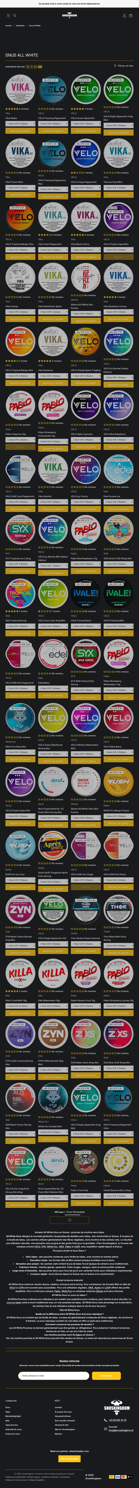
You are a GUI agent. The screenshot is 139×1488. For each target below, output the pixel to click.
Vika (7, 113)
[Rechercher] (15, 16)
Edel (106, 491)
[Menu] (8, 16)
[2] (31, 67)
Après (41, 868)
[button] (131, 16)
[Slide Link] (69, 38)
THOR (74, 933)
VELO (41, 113)
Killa (7, 995)
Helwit (107, 1185)
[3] (35, 67)
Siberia (74, 299)
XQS (7, 615)
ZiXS (106, 553)
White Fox (10, 741)
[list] (28, 67)
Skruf (41, 804)
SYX (7, 553)
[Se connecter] (124, 16)
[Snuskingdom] (69, 15)
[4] (40, 67)
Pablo (8, 429)
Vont (7, 1372)
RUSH (107, 805)
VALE (74, 615)
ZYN (7, 931)
